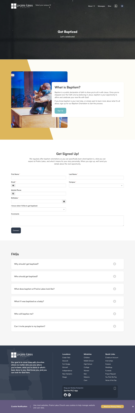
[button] (67, 264)
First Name (15, 174)
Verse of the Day (111, 380)
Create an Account (111, 357)
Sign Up (60, 111)
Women (86, 371)
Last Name (73, 174)
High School (88, 364)
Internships (109, 361)
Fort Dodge (66, 364)
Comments (15, 214)
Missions (87, 377)
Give (109, 6)
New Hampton (67, 374)
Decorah (65, 361)
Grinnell (65, 367)
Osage (64, 377)
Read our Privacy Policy (112, 406)
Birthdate (14, 198)
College (86, 367)
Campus (72, 182)
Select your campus (42, 5)
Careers (108, 364)
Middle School (88, 361)
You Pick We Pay (111, 377)
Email (13, 182)
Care (85, 380)
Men (85, 374)
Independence (67, 371)
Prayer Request (110, 374)
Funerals (108, 371)
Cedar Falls (66, 357)
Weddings (108, 367)
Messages (101, 6)
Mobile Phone (16, 190)
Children (87, 357)
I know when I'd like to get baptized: (24, 206)
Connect (16, 230)
